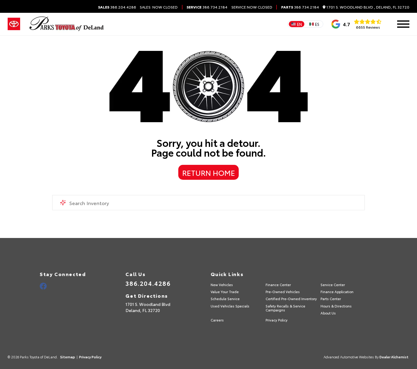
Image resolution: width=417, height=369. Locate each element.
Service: (239, 7)
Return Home (208, 172)
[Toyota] (14, 24)
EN (299, 24)
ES (317, 24)
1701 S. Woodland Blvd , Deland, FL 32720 (367, 7)
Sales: (159, 7)
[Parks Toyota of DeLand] (67, 24)
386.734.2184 (207, 7)
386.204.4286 (117, 7)
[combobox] (208, 202)
